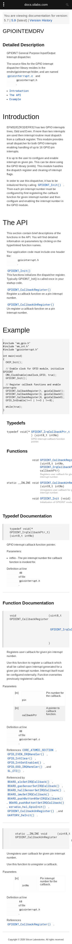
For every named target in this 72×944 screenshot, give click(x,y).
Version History (41, 20)
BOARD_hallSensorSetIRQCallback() (35, 790)
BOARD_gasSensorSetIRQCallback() (34, 786)
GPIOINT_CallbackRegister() (29, 289)
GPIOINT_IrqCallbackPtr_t (50, 431)
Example (15, 99)
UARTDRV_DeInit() (22, 815)
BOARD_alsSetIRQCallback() (29, 781)
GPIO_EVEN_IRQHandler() (27, 754)
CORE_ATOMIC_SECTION (38, 750)
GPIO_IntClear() (21, 758)
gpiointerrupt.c (21, 76)
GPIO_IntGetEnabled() (25, 762)
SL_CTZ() (15, 771)
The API (15, 95)
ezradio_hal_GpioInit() (28, 807)
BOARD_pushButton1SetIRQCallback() (36, 802)
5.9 (14, 20)
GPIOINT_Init (50, 498)
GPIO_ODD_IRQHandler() (26, 766)
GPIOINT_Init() (50, 185)
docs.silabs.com (36, 4)
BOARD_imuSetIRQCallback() (29, 794)
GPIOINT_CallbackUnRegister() (31, 304)
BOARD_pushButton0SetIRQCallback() (35, 798)
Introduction (19, 90)
